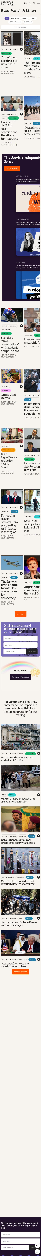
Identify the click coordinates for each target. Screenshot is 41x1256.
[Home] (7, 3)
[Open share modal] (37, 1245)
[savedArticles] (30, 3)
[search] (34, 3)
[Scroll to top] (37, 1251)
